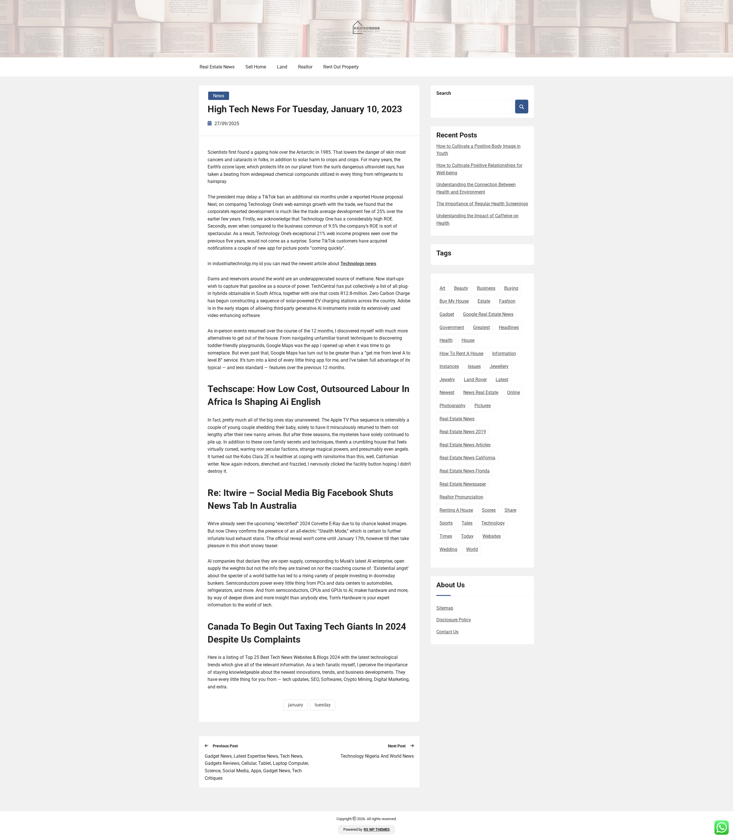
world (472, 549)
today (467, 536)
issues (474, 366)
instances (449, 366)
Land (282, 67)
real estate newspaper (463, 484)
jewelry (447, 379)
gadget (447, 314)
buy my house (454, 301)
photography (453, 405)
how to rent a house (461, 353)
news (218, 96)
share (510, 510)
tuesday (323, 705)
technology (493, 523)
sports (446, 523)
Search (443, 93)
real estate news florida (465, 471)
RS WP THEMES (377, 829)
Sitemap (444, 608)
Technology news (358, 263)
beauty (461, 288)
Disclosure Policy (453, 620)
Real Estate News (217, 67)
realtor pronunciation (461, 497)
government (452, 327)
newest (447, 392)
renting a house (456, 510)
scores (489, 510)
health (446, 340)
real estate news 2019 (463, 431)
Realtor (305, 67)
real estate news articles (465, 445)
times (446, 536)
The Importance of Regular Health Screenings (482, 203)
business (486, 288)
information (504, 353)
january (295, 705)
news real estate (480, 392)
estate (484, 301)
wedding (448, 549)
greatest (481, 327)
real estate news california (467, 457)
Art (442, 288)
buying (511, 288)
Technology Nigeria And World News (377, 756)
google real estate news (488, 314)
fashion (507, 301)
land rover (475, 379)
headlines (509, 327)
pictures (482, 405)
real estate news (457, 419)
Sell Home (255, 67)
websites (491, 536)
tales (467, 523)
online (513, 392)
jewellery (499, 366)
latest (502, 379)
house (468, 340)
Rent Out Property (341, 67)
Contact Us (447, 632)
